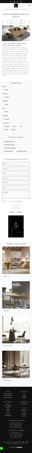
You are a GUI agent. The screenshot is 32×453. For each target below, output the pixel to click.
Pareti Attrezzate (8, 406)
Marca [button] (4, 86)
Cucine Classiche (8, 395)
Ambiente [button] (5, 94)
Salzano (6, 129)
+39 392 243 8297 (17, 435)
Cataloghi (24, 414)
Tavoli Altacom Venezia (9, 141)
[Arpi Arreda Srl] (16, 5)
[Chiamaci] (11, 1)
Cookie (12, 443)
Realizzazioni (24, 410)
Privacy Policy (18, 201)
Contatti (24, 416)
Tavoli (20, 9)
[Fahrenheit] (3, 22)
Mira (21, 126)
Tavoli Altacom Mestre (22, 151)
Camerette (24, 397)
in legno (6, 104)
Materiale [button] (5, 101)
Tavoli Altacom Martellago (10, 148)
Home (7, 9)
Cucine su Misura (8, 397)
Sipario (24, 9)
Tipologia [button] (5, 116)
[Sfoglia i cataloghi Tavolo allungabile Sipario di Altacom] (21, 22)
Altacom (6, 89)
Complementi (24, 404)
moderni (6, 111)
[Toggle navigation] (30, 5)
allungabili (6, 119)
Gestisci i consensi (20, 443)
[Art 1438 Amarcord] (28, 22)
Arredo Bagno (8, 415)
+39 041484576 (17, 426)
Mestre (14, 126)
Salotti (8, 409)
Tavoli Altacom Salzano (9, 144)
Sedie (8, 413)
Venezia (13, 129)
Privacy (8, 443)
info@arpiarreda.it (17, 427)
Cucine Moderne (8, 393)
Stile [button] (4, 108)
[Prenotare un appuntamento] (14, 1)
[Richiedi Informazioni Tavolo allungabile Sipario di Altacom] (11, 22)
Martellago (6, 126)
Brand (24, 412)
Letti (24, 393)
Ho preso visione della (13, 201)
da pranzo (6, 97)
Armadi (24, 395)
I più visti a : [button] (6, 123)
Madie (8, 407)
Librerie (8, 404)
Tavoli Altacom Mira (8, 151)
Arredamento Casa (14, 9)
